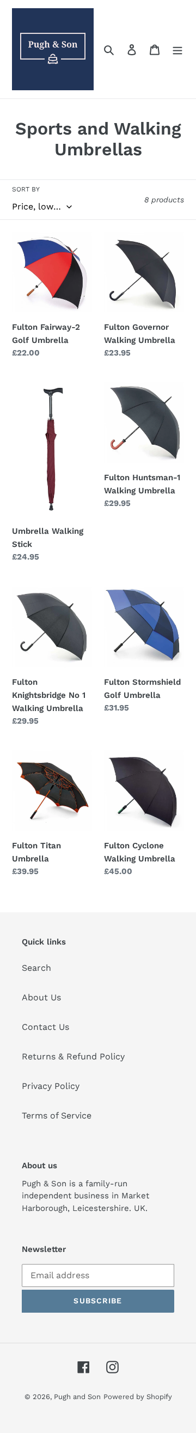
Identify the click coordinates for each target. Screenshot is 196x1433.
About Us (41, 997)
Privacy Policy (50, 1086)
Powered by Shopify (137, 1397)
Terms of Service (56, 1115)
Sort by (26, 189)
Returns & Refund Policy (73, 1056)
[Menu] (177, 49)
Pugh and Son (77, 1397)
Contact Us (45, 1027)
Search (36, 968)
